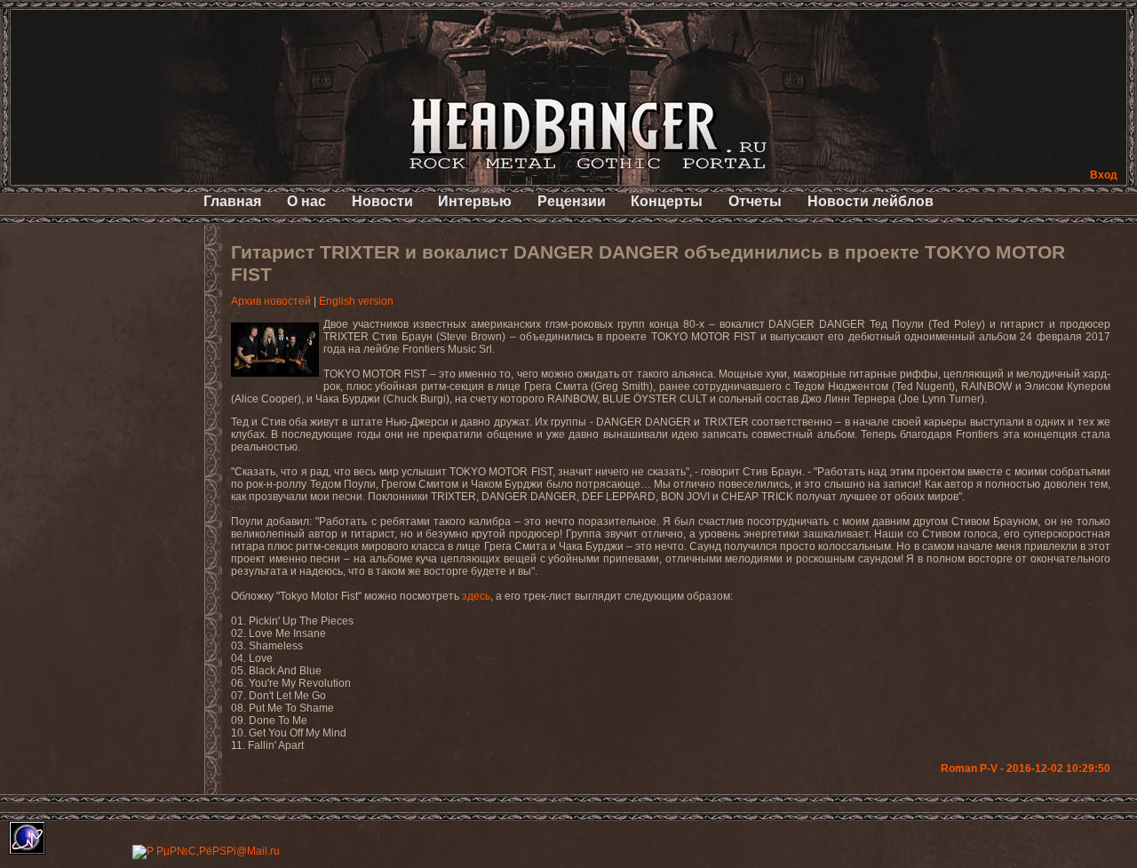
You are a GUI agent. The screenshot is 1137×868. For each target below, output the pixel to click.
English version (356, 301)
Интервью (475, 201)
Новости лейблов (870, 201)
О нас (306, 201)
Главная (232, 201)
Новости (382, 201)
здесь (476, 596)
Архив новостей (271, 301)
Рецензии (571, 201)
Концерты (667, 201)
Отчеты (755, 201)
